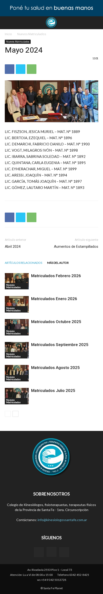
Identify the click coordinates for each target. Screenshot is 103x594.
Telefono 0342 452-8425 (73, 575)
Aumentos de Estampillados (76, 246)
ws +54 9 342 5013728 (51, 580)
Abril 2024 (12, 246)
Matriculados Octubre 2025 (56, 321)
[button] (96, 22)
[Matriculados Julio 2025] (17, 396)
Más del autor (58, 262)
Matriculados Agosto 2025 (55, 367)
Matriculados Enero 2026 (54, 298)
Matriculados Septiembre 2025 (59, 344)
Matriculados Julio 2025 (53, 390)
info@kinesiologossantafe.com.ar (62, 520)
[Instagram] (51, 552)
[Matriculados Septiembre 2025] (17, 350)
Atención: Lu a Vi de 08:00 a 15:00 (31, 575)
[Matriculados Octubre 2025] (17, 327)
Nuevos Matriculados (31, 34)
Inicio (8, 34)
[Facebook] (39, 552)
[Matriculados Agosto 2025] (17, 373)
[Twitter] (64, 552)
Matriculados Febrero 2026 (56, 275)
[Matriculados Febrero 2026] (17, 281)
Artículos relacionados (23, 262)
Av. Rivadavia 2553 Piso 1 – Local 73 (49, 570)
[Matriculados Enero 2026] (17, 304)
